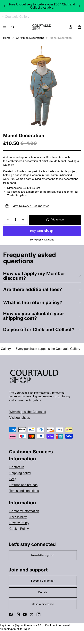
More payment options (42, 239)
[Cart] (79, 27)
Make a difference (43, 604)
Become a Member (43, 580)
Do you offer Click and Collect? (38, 329)
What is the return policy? (32, 302)
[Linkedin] (38, 614)
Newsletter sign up (42, 555)
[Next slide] (79, 6)
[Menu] (4, 27)
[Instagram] (17, 614)
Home (7, 37)
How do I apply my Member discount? (34, 276)
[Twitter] (31, 614)
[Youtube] (24, 614)
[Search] (13, 27)
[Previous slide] (4, 6)
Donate (42, 592)
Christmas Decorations (30, 37)
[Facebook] (11, 614)
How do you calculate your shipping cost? (33, 316)
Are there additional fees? (32, 289)
